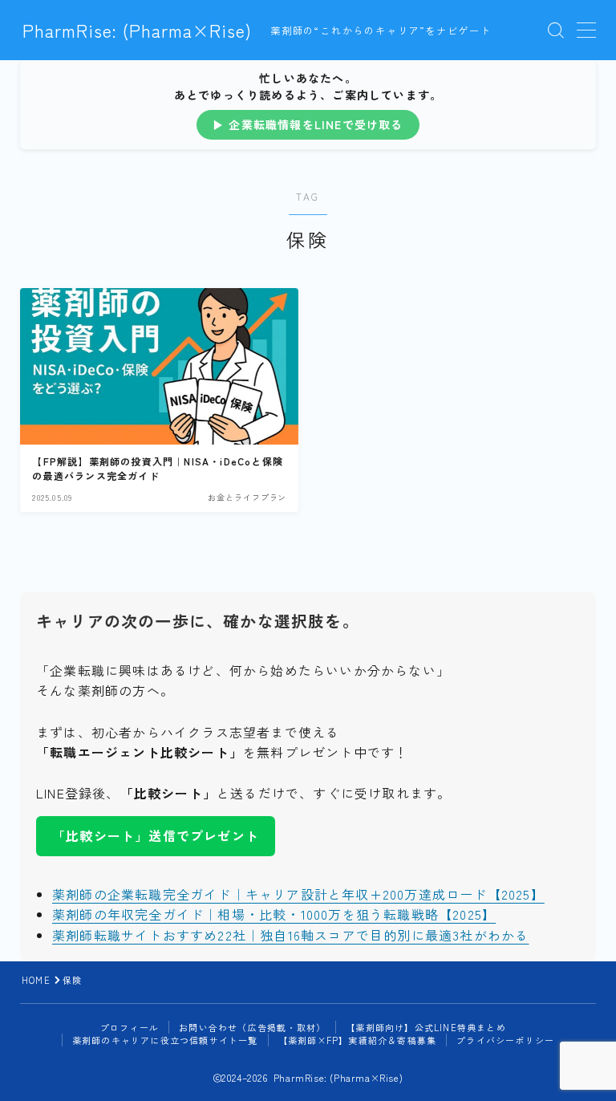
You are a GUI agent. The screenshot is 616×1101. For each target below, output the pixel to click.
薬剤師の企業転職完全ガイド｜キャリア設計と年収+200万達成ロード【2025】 (298, 894)
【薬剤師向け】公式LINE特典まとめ (426, 1027)
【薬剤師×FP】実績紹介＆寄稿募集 (357, 1040)
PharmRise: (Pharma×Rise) (137, 30)
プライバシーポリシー (505, 1040)
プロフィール (129, 1027)
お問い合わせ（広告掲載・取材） (252, 1027)
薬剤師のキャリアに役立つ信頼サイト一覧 (165, 1040)
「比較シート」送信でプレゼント (155, 835)
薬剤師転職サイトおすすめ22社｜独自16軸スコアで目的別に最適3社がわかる (290, 935)
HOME (36, 979)
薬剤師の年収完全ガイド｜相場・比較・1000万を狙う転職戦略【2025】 (274, 914)
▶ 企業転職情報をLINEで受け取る (308, 124)
